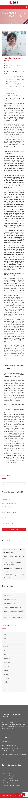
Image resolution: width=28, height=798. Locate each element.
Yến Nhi (20, 65)
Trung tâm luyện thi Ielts (9, 783)
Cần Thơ (6, 686)
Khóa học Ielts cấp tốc (10, 599)
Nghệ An (6, 650)
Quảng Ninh (7, 662)
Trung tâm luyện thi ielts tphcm (11, 785)
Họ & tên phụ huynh (7, 507)
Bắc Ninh (6, 642)
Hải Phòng (6, 674)
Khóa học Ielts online (9, 603)
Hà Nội (5, 638)
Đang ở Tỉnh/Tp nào (7, 523)
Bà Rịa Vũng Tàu (8, 690)
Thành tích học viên (17, 21)
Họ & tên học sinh (6, 518)
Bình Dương (7, 658)
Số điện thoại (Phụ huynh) (9, 512)
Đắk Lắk (6, 646)
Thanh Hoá (6, 666)
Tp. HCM (6, 634)
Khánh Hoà (6, 670)
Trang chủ (6, 21)
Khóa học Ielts (7, 595)
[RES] (14, 2)
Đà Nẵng (6, 682)
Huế (5, 654)
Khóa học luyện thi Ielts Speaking (13, 617)
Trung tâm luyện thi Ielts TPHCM (12, 607)
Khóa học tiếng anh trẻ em (10, 780)
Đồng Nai (6, 678)
